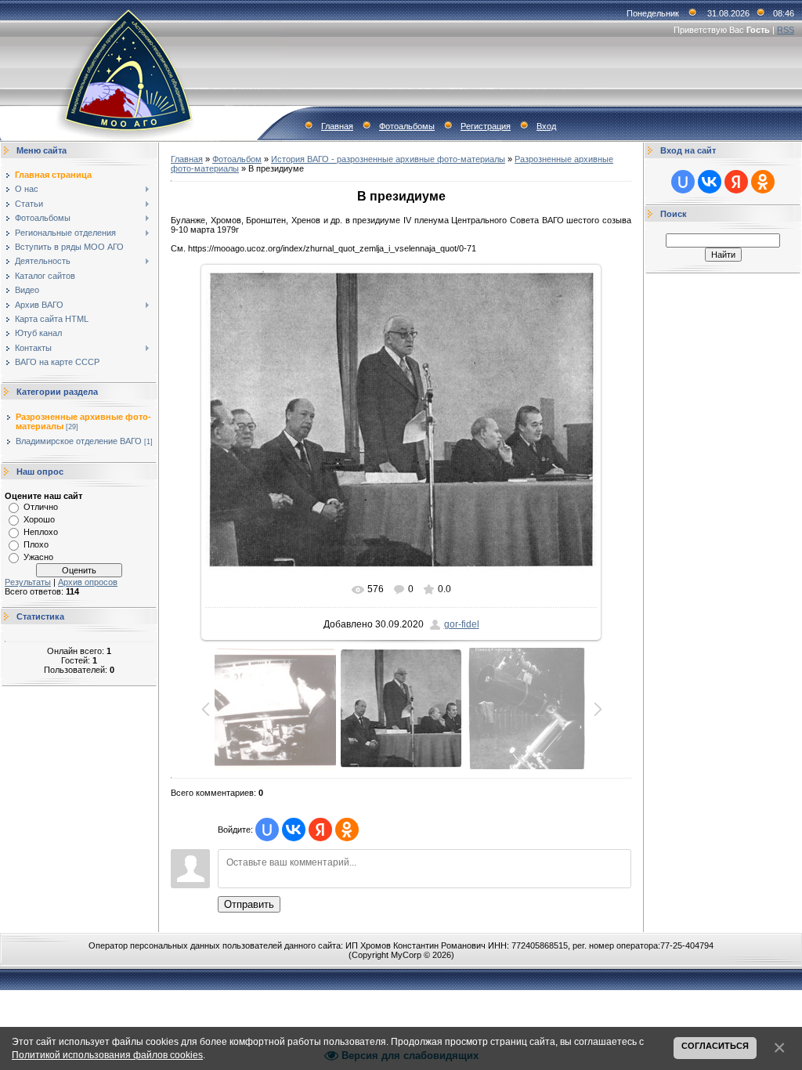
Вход (546, 126)
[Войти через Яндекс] (320, 829)
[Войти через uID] (267, 829)
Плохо (36, 544)
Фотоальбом (237, 159)
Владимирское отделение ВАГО (79, 441)
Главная (337, 126)
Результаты (28, 582)
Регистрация (486, 126)
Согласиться (715, 1045)
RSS (785, 29)
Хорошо (39, 519)
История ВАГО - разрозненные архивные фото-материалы (388, 159)
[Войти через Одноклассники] (347, 829)
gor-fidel (461, 624)
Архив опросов (87, 582)
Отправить (249, 904)
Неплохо (40, 532)
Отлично (40, 507)
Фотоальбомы (407, 126)
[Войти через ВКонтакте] (293, 829)
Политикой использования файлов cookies (107, 1055)
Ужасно (38, 557)
